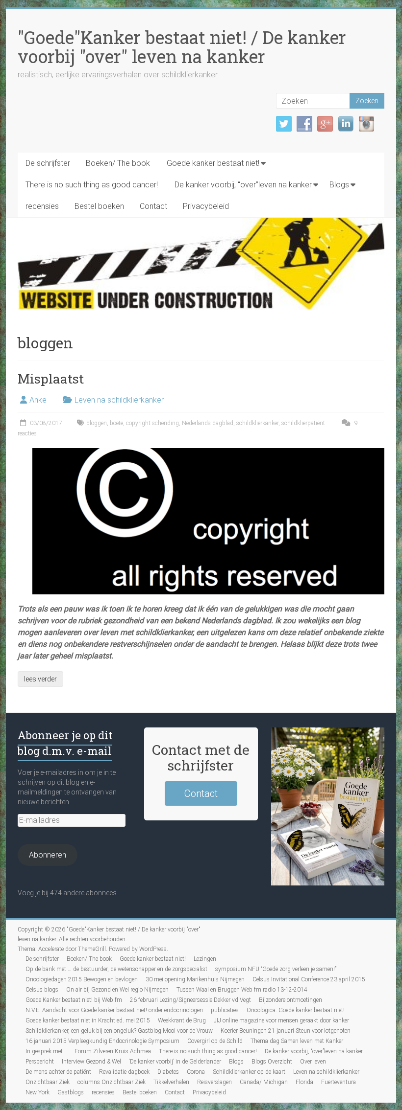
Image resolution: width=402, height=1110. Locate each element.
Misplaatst (51, 378)
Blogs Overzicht (271, 1061)
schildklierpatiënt (303, 423)
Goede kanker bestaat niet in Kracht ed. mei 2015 (87, 1020)
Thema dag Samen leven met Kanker (297, 1041)
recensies (42, 206)
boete (116, 423)
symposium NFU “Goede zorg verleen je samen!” (275, 969)
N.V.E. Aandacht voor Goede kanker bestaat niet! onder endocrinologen (114, 1010)
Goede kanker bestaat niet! (213, 163)
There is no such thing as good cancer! (91, 184)
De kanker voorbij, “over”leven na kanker (243, 184)
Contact (153, 206)
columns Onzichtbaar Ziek (111, 1082)
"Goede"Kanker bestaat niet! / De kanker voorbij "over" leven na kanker (182, 46)
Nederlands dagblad (207, 423)
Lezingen (205, 958)
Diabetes (168, 1071)
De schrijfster (47, 163)
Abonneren (47, 855)
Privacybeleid (206, 206)
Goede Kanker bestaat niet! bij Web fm (73, 1000)
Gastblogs (70, 1092)
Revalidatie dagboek (124, 1071)
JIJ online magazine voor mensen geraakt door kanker (281, 1020)
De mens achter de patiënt (58, 1071)
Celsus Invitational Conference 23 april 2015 (308, 979)
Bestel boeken (99, 206)
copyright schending (152, 423)
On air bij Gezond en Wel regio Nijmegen (117, 989)
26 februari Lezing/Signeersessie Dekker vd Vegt (190, 1000)
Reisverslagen (214, 1082)
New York (37, 1092)
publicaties (225, 1010)
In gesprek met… (46, 1051)
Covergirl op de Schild (215, 1041)
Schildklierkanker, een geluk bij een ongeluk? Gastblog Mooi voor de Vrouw (119, 1030)
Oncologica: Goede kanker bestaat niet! (296, 1010)
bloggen (96, 423)
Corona (196, 1071)
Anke (38, 400)
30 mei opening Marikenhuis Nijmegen (195, 979)
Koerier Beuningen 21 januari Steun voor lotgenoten (286, 1030)
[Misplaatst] (208, 452)
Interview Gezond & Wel (91, 1061)
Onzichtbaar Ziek (47, 1082)
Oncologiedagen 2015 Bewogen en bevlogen (81, 979)
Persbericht (39, 1061)
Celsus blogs (41, 989)
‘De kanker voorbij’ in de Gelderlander (175, 1061)
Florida (304, 1082)
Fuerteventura (338, 1082)
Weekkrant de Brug (182, 1020)
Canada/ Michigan (264, 1082)
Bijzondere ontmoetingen (290, 1000)
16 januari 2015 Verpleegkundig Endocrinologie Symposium (102, 1041)
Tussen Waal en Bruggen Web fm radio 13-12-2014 (241, 989)
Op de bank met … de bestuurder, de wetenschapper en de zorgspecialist (116, 969)
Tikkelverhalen (171, 1082)
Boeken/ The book (118, 163)
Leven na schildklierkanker (119, 400)
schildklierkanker (257, 423)
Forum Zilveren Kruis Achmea (113, 1051)
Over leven (313, 1061)
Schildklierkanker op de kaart (249, 1071)
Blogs (339, 184)
